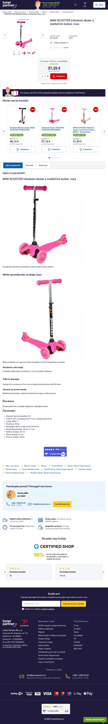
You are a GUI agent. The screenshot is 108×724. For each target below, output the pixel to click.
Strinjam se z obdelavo (40, 609)
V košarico (60, 76)
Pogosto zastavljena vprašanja (50, 659)
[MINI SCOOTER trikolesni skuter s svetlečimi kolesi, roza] (24, 48)
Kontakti (77, 629)
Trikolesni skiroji (68, 12)
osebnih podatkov (48, 609)
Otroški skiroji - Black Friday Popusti (58, 469)
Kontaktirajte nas (62, 504)
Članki (76, 632)
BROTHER (78, 649)
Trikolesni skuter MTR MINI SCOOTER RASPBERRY (52, 129)
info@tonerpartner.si (41, 504)
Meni (101, 5)
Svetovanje (43, 165)
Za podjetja (78, 635)
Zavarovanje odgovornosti (48, 655)
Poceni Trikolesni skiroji (15, 473)
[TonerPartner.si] (10, 4)
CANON (77, 642)
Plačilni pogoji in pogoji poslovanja (52, 625)
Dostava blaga (44, 639)
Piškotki (41, 632)
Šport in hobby (34, 12)
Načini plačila (43, 645)
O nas (76, 625)
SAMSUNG (78, 645)
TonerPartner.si (81, 621)
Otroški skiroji (54, 12)
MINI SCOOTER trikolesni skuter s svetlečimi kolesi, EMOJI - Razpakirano (84, 130)
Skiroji (44, 12)
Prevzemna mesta (45, 642)
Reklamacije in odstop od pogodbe (52, 635)
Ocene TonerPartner (46, 662)
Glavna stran (7, 12)
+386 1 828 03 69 (51, 5)
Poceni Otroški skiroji (30, 469)
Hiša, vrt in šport (20, 12)
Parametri (29, 165)
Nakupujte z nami (46, 621)
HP (75, 639)
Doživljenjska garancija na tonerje (51, 652)
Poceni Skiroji (57, 466)
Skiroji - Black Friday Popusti (79, 466)
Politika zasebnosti (45, 629)
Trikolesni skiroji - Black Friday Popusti (45, 473)
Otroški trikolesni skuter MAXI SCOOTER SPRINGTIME (22, 129)
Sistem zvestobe (44, 649)
